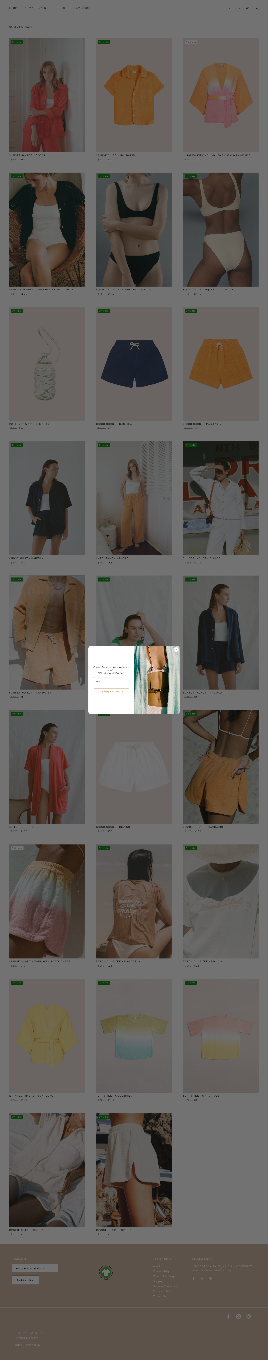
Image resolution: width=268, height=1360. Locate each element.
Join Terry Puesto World (111, 691)
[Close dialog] (176, 649)
